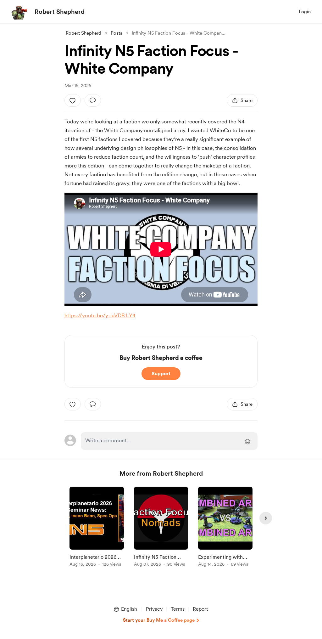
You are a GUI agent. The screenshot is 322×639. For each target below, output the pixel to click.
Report (200, 609)
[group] (96, 527)
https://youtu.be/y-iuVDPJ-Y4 (100, 315)
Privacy (154, 609)
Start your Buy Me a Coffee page (159, 620)
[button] (125, 609)
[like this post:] (72, 100)
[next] (265, 518)
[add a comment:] (93, 100)
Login (305, 11)
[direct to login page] (169, 441)
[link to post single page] (96, 527)
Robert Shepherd (60, 11)
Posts (116, 33)
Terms (178, 609)
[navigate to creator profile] (19, 12)
